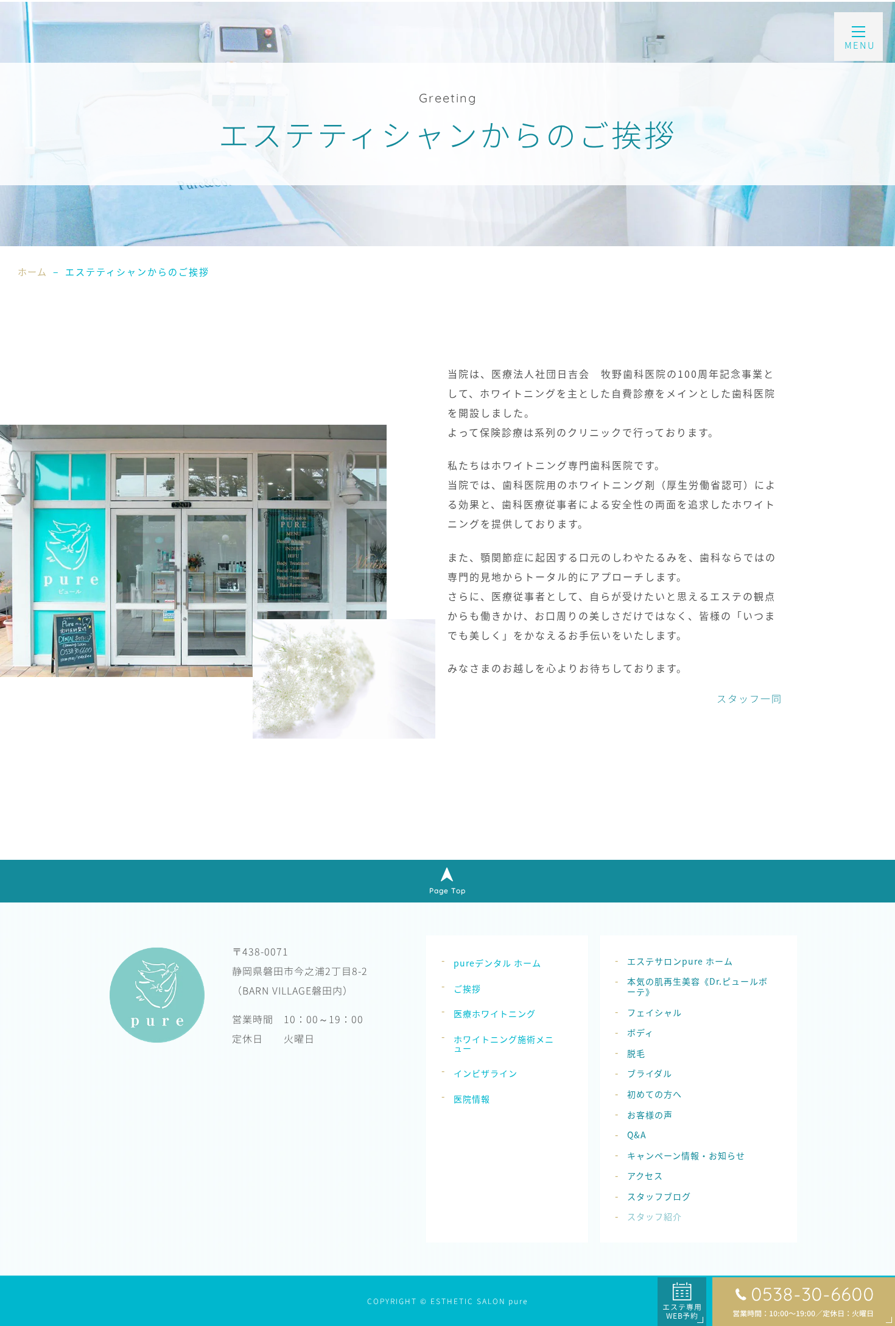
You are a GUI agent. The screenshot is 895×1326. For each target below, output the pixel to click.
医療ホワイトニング (495, 1013)
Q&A (637, 1135)
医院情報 (472, 1099)
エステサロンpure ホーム (680, 961)
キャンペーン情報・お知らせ (686, 1155)
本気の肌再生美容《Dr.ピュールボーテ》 (697, 986)
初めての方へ (654, 1094)
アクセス (645, 1175)
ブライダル (649, 1073)
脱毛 (636, 1053)
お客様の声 (650, 1114)
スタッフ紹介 (654, 1216)
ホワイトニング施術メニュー (504, 1043)
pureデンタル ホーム (497, 963)
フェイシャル (654, 1012)
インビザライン (486, 1073)
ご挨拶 (467, 988)
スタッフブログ (659, 1196)
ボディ (640, 1032)
